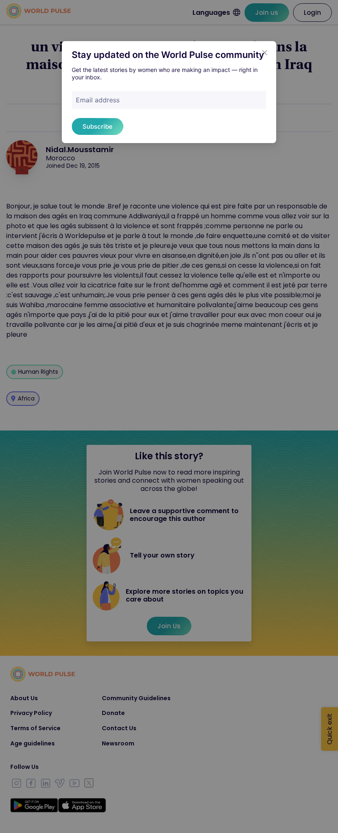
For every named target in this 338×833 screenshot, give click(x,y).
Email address (98, 100)
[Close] (264, 52)
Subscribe (97, 126)
